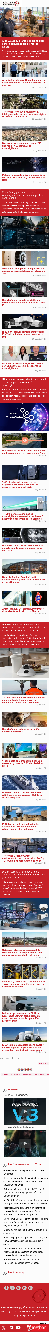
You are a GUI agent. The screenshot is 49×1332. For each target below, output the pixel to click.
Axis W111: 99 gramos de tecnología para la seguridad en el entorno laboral (23, 43)
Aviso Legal (6, 1311)
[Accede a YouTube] (18, 1328)
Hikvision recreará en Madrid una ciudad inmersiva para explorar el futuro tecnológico (24, 382)
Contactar (30, 1316)
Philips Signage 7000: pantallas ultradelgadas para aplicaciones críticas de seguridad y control (25, 1240)
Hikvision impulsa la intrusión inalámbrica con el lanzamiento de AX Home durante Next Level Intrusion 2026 (25, 1181)
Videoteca (13, 1089)
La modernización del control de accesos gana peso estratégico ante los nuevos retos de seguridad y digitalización (25, 1222)
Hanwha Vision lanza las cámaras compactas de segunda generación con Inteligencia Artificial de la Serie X (23, 627)
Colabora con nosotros (25, 1311)
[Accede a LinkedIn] (11, 1328)
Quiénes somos (28, 1307)
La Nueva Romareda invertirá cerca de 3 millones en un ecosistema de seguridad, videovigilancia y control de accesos (23, 1251)
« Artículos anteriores (9, 1058)
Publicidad (42, 1307)
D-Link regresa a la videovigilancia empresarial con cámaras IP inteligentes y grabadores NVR (24, 874)
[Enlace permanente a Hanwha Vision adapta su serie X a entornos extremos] (24, 719)
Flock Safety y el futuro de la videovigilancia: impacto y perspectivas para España (23, 195)
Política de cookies (10, 1307)
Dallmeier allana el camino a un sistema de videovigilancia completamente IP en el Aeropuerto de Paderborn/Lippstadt (24, 1211)
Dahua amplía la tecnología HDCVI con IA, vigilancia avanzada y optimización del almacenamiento (24, 1192)
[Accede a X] (4, 1328)
